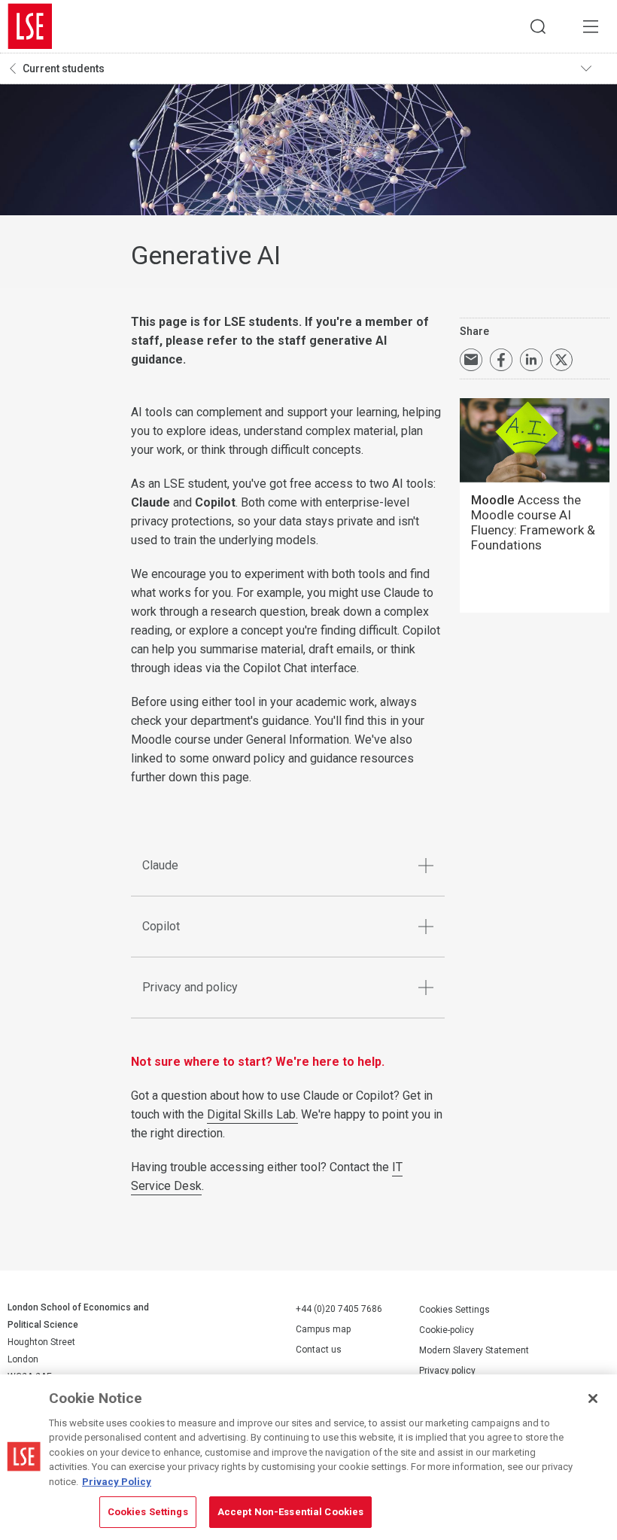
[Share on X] (561, 359)
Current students (64, 68)
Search (538, 26)
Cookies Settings (454, 1309)
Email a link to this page (471, 359)
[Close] (592, 1398)
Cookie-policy (446, 1330)
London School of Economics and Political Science (30, 26)
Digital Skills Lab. (252, 1114)
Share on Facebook (501, 359)
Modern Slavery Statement (474, 1350)
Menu (590, 26)
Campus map (323, 1329)
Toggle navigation (595, 68)
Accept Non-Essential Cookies (290, 1511)
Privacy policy (447, 1370)
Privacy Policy (116, 1481)
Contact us (319, 1349)
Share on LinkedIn (531, 359)
